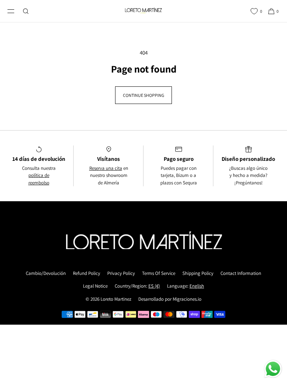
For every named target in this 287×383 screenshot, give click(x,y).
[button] (235, 11)
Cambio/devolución (46, 273)
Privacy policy (121, 273)
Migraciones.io (187, 299)
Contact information (240, 273)
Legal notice (95, 286)
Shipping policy (197, 273)
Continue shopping (143, 95)
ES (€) (154, 286)
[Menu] (16, 11)
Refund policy (86, 273)
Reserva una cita (105, 168)
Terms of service (158, 273)
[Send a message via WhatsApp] (273, 369)
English (196, 286)
